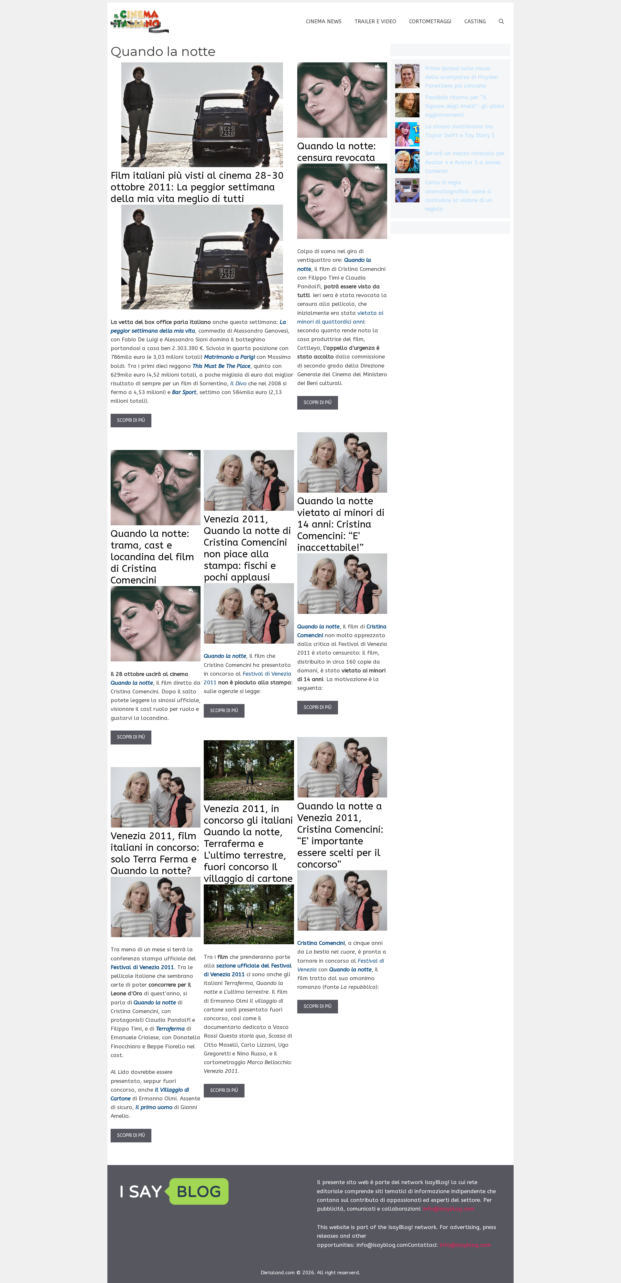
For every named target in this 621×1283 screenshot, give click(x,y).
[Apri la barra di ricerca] (501, 22)
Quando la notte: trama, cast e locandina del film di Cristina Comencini (152, 557)
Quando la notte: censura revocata (336, 152)
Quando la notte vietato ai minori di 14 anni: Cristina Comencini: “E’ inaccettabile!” (341, 524)
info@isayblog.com (448, 1208)
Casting (475, 21)
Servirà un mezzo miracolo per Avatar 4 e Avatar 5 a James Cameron (465, 162)
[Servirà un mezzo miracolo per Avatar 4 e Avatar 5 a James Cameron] (407, 162)
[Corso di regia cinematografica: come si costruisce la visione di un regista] (407, 191)
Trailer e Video (375, 21)
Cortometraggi (430, 21)
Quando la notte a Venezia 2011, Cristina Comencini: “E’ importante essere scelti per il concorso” (340, 835)
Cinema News (324, 21)
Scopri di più (131, 420)
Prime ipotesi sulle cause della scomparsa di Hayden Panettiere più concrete (461, 77)
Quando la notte (132, 682)
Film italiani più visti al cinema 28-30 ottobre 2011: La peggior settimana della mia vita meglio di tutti (197, 187)
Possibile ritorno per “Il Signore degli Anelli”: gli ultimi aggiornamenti (464, 106)
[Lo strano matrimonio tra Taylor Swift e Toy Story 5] (407, 135)
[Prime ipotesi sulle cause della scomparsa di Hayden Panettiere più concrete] (407, 77)
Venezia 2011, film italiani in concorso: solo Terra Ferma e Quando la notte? (155, 853)
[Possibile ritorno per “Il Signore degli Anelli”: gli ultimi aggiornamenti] (407, 106)
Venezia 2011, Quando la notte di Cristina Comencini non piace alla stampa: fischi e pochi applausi (247, 548)
